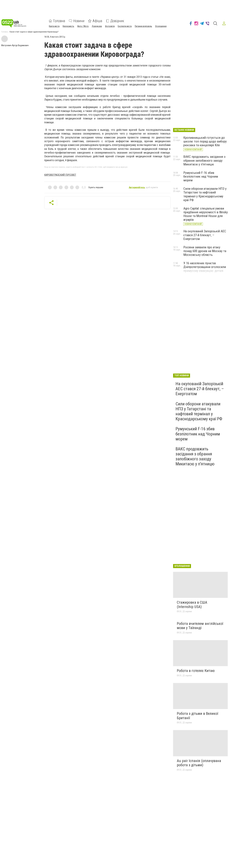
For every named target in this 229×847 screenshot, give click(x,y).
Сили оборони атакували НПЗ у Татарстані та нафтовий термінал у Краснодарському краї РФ (205, 194)
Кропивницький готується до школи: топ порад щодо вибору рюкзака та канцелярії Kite (205, 141)
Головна (59, 20)
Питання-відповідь (143, 26)
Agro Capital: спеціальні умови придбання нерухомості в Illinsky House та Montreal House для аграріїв (205, 214)
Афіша (97, 20)
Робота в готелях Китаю (196, 670)
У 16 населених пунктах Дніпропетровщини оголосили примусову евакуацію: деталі (204, 267)
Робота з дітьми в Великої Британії (197, 715)
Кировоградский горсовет (60, 174)
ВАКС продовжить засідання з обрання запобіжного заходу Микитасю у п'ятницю (204, 160)
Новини (78, 20)
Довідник (117, 20)
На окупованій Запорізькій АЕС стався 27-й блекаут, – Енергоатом (204, 235)
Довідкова (97, 26)
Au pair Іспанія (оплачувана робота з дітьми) (199, 763)
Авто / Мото (83, 26)
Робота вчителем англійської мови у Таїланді (200, 625)
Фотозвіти (110, 26)
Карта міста (54, 26)
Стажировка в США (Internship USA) (192, 604)
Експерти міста (125, 26)
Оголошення (161, 26)
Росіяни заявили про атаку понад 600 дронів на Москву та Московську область (204, 251)
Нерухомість (68, 26)
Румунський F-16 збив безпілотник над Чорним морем (200, 176)
